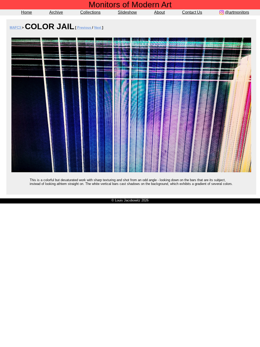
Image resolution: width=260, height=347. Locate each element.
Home (26, 12)
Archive (56, 12)
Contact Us (192, 12)
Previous (84, 27)
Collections (90, 12)
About (159, 12)
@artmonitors (237, 12)
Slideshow (127, 12)
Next (98, 27)
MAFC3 (16, 27)
